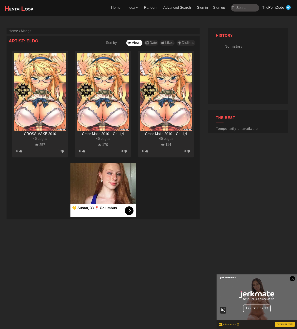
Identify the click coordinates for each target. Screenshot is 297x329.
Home (115, 7)
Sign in (202, 7)
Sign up (219, 7)
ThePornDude (273, 7)
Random (150, 7)
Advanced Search (177, 7)
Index (131, 7)
